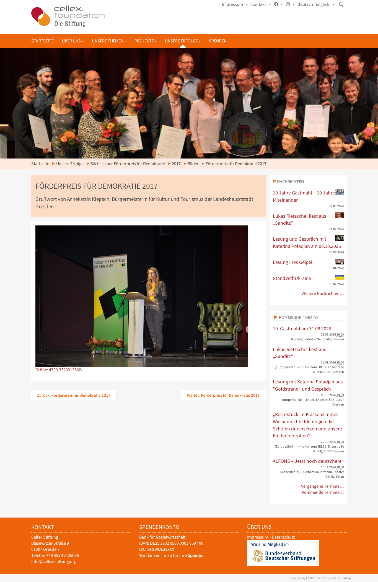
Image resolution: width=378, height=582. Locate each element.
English (322, 4)
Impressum (257, 537)
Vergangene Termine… (322, 486)
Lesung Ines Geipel (292, 262)
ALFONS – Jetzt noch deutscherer (308, 461)
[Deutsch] (68, 16)
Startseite (42, 40)
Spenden (218, 40)
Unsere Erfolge (181, 40)
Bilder (193, 163)
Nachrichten (290, 181)
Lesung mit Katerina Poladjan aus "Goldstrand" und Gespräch (308, 385)
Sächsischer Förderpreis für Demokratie (127, 163)
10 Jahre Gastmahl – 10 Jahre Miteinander (304, 196)
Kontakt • (261, 4)
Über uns (71, 40)
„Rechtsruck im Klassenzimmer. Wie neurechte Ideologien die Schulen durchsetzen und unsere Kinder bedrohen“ (307, 425)
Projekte (144, 40)
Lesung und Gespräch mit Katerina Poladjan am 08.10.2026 (307, 242)
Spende (195, 555)
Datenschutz (283, 537)
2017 (176, 163)
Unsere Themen (107, 40)
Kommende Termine (299, 317)
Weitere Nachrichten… (323, 293)
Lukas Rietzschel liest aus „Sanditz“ (299, 219)
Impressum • (235, 4)
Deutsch (305, 4)
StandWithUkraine (292, 278)
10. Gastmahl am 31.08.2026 (302, 328)
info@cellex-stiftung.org (53, 561)
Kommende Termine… (323, 492)
